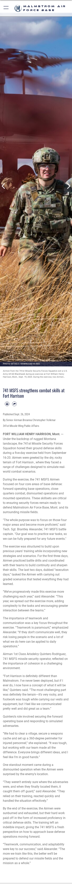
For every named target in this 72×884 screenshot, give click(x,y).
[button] (6, 8)
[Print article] (7, 404)
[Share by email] (14, 404)
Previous (3, 186)
